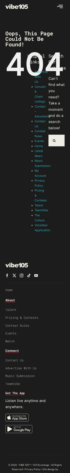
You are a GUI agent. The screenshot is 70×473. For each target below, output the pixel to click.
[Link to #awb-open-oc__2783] (60, 6)
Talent (39, 205)
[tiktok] (29, 275)
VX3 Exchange (41, 465)
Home (39, 146)
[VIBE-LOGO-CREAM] (17, 6)
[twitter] (14, 275)
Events (39, 141)
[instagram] (21, 275)
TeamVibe (41, 210)
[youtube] (36, 275)
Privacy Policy (33, 469)
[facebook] (7, 275)
